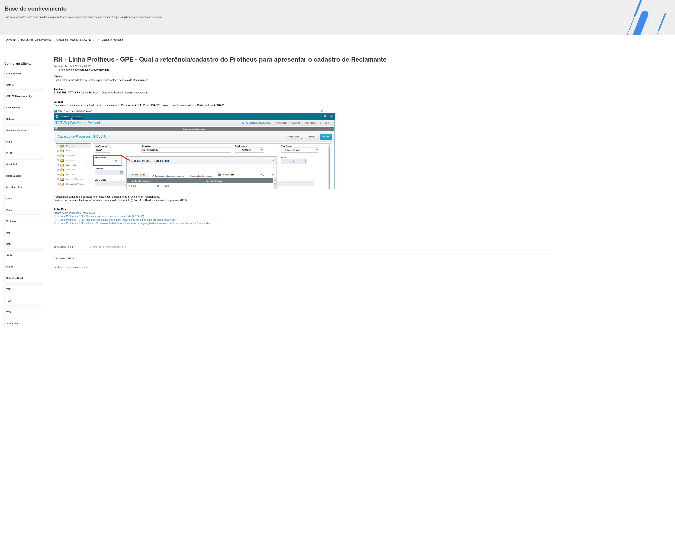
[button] (79, 247)
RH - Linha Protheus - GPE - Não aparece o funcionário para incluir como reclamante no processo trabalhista (114, 219)
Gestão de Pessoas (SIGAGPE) (74, 39)
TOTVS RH (10, 39)
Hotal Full (11, 164)
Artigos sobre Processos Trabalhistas (74, 213)
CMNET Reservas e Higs (19, 96)
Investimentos (14, 187)
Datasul (10, 119)
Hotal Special (13, 175)
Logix (9, 198)
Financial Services (16, 130)
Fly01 (9, 153)
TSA (8, 300)
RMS (8, 244)
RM (8, 232)
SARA (9, 255)
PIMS (9, 209)
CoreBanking (13, 107)
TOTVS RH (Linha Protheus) (36, 39)
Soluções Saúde (15, 278)
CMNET (10, 84)
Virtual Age (12, 323)
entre (68, 267)
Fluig (9, 141)
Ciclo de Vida (13, 73)
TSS (8, 312)
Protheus (11, 221)
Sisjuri (10, 266)
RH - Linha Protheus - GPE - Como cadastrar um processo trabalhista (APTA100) (99, 216)
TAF (8, 289)
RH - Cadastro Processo (109, 39)
